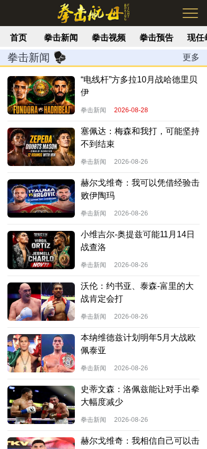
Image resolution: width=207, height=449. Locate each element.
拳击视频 (109, 37)
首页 (18, 37)
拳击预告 (157, 37)
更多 (191, 57)
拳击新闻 (61, 37)
